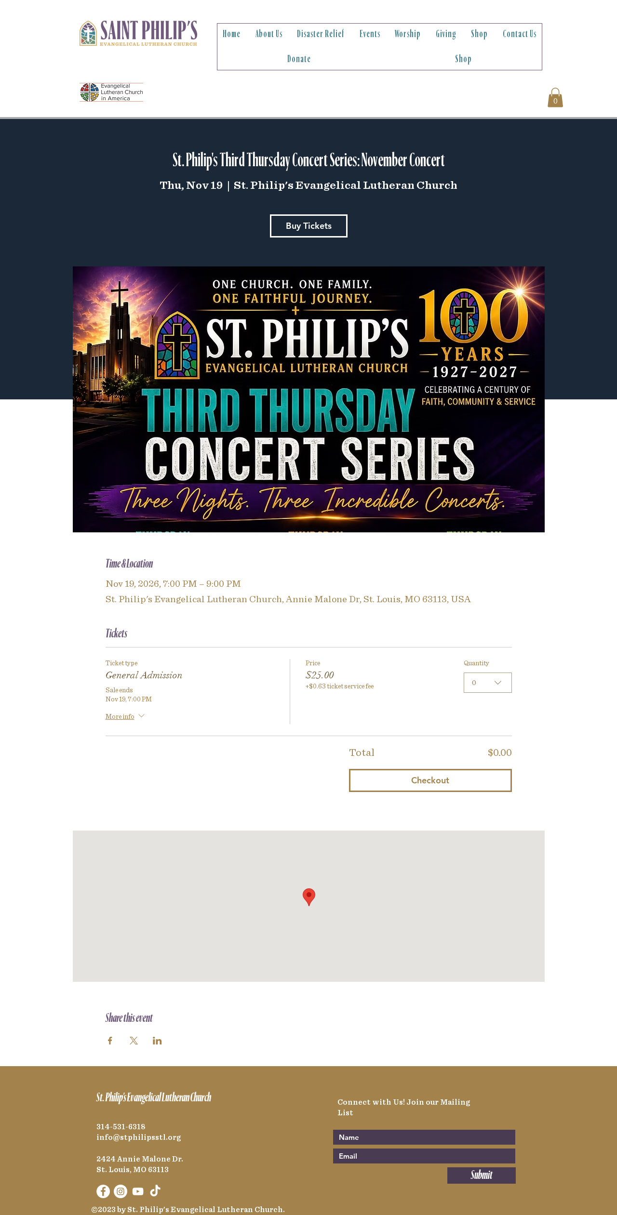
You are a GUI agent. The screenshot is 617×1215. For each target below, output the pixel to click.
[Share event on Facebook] (110, 1040)
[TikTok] (155, 1191)
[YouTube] (138, 1191)
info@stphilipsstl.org (138, 1137)
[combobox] (488, 683)
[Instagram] (120, 1191)
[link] (555, 97)
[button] (269, 34)
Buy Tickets (309, 225)
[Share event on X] (133, 1040)
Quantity (476, 663)
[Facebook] (103, 1191)
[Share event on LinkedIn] (157, 1040)
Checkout (430, 780)
